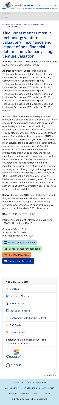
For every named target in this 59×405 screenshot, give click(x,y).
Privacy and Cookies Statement (39, 388)
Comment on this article (20, 261)
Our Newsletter (18, 318)
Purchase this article (18, 254)
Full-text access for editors (21, 242)
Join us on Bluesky (19, 296)
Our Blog (14, 289)
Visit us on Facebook (20, 310)
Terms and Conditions (18, 393)
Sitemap (47, 393)
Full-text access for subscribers (24, 248)
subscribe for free (36, 318)
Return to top (49, 375)
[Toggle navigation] (7, 16)
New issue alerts (18, 332)
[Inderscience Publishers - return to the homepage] (29, 5)
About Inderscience (37, 382)
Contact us (18, 382)
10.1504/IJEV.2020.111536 (21, 214)
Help (36, 393)
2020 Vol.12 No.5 (13, 27)
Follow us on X (17, 303)
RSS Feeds (15, 325)
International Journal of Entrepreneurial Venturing (23, 24)
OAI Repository (12, 388)
